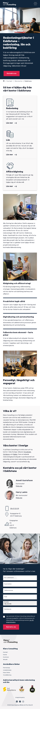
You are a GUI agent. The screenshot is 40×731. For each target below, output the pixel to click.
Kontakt (9, 81)
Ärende (6, 602)
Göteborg (6, 454)
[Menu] (35, 3)
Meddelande (7, 609)
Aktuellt (5, 659)
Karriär (5, 654)
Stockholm (27, 452)
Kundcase (6, 657)
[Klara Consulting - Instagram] (23, 702)
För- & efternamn (9, 577)
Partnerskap (6, 667)
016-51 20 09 (14, 508)
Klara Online (6, 672)
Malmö (15, 454)
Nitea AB (30, 705)
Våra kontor (18, 81)
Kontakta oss (11, 73)
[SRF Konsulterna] (9, 689)
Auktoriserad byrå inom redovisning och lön (19, 681)
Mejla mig (19, 486)
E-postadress (8, 584)
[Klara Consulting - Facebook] (20, 702)
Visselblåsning (7, 675)
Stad (5, 596)
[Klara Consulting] (10, 3)
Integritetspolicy (20, 697)
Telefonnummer (8, 590)
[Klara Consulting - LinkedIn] (17, 702)
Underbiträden (7, 670)
